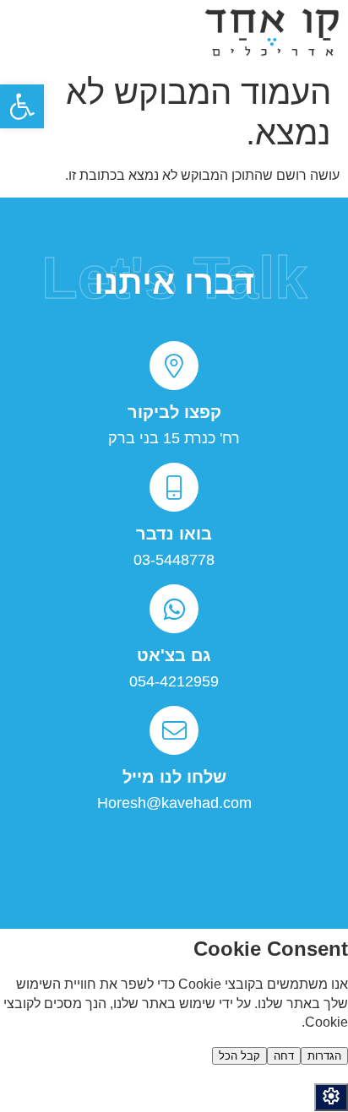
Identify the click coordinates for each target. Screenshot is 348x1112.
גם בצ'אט (174, 655)
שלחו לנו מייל (174, 777)
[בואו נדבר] (174, 487)
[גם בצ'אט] (174, 608)
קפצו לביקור (174, 412)
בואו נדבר (174, 533)
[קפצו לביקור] (174, 365)
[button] (22, 106)
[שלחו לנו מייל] (174, 730)
